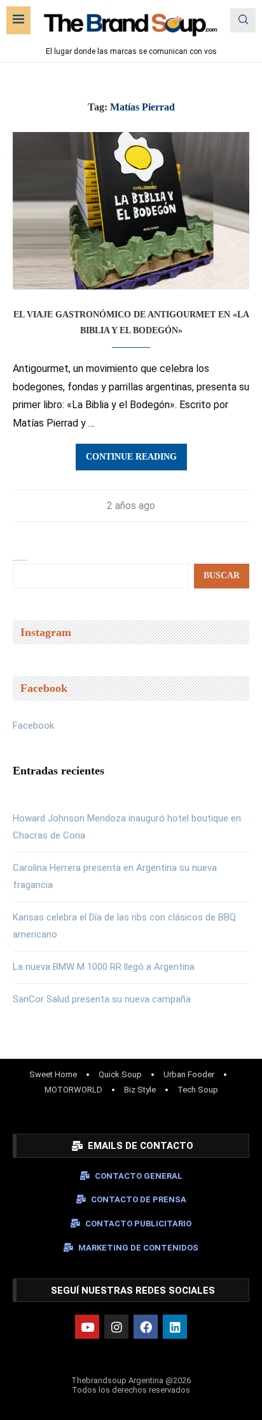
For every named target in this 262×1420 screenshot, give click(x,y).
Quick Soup (120, 1074)
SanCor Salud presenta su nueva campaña (102, 999)
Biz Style (140, 1089)
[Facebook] (146, 1327)
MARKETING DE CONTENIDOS (138, 1247)
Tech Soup (197, 1089)
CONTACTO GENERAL (139, 1176)
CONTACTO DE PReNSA (138, 1199)
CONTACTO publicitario (138, 1223)
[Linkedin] (175, 1327)
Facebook (33, 725)
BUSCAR (221, 575)
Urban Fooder (188, 1074)
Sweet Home (53, 1074)
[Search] (243, 20)
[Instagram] (116, 1327)
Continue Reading (131, 456)
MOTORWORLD (73, 1089)
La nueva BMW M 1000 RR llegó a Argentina (104, 966)
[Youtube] (87, 1327)
